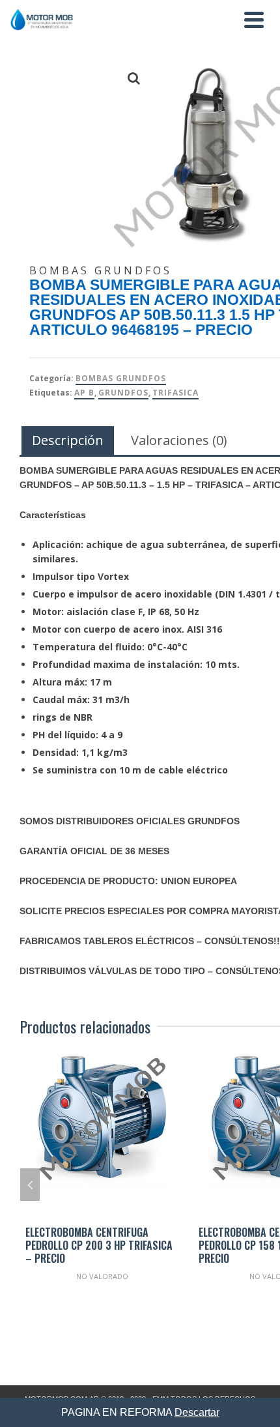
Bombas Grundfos (121, 378)
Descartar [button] (197, 1412)
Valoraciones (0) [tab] (179, 440)
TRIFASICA (175, 392)
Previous (30, 1184)
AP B (84, 392)
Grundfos (123, 392)
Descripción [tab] (68, 440)
